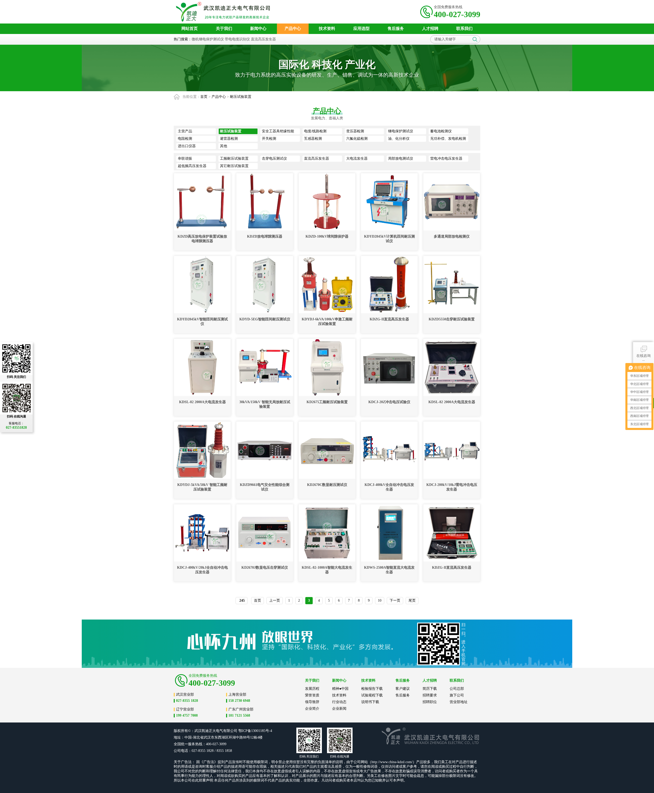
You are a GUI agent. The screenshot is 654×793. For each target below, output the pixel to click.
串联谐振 (185, 158)
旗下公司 (457, 695)
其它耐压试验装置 (234, 166)
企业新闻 (339, 708)
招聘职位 (430, 702)
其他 (223, 146)
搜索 (475, 39)
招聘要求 (430, 695)
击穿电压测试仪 (274, 158)
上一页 (274, 600)
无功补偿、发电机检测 (448, 139)
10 (379, 600)
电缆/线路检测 (315, 131)
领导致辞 (312, 702)
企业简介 (312, 708)
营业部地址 (459, 702)
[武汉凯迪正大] (224, 12)
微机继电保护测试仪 (208, 39)
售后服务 (402, 695)
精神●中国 (340, 689)
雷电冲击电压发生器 (446, 158)
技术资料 (339, 695)
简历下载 (430, 689)
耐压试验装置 (240, 97)
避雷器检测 (229, 139)
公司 (233, 731)
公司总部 (457, 689)
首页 (203, 97)
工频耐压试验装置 (234, 158)
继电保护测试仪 (400, 131)
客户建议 (402, 689)
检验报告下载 (372, 689)
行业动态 (339, 702)
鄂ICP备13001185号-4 (255, 731)
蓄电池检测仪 (441, 131)
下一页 (395, 600)
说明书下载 (370, 702)
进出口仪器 (187, 146)
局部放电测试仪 (400, 158)
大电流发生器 (357, 158)
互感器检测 (313, 139)
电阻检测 (185, 139)
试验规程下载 (372, 695)
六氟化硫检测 (357, 139)
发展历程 (312, 689)
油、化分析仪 (399, 139)
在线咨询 (643, 356)
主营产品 (185, 131)
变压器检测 (355, 131)
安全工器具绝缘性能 (278, 131)
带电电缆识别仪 (237, 39)
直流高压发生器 (263, 39)
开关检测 (269, 139)
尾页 (412, 600)
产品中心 (219, 97)
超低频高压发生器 (192, 166)
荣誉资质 (312, 695)
